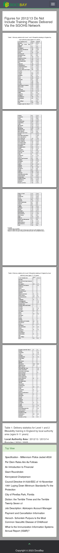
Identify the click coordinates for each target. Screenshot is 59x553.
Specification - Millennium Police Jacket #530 (28, 457)
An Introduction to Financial (19, 467)
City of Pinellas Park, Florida (19, 494)
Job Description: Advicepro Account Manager (28, 508)
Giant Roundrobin (14, 471)
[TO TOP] (29, 543)
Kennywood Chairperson (18, 476)
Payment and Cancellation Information (25, 513)
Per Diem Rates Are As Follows (21, 462)
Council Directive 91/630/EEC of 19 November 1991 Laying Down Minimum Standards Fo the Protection (29, 485)
